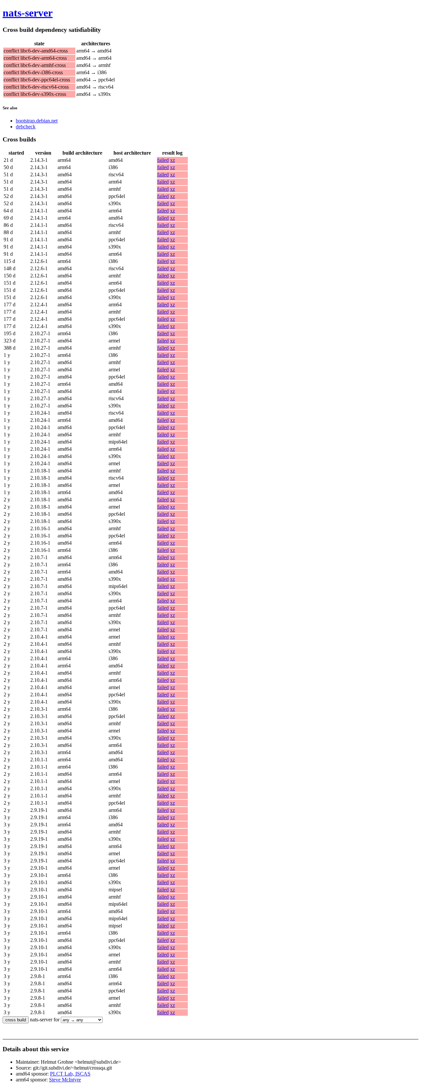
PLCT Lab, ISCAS (70, 1074)
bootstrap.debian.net (37, 120)
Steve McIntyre (65, 1079)
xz (172, 160)
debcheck (26, 126)
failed (163, 160)
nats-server (28, 13)
